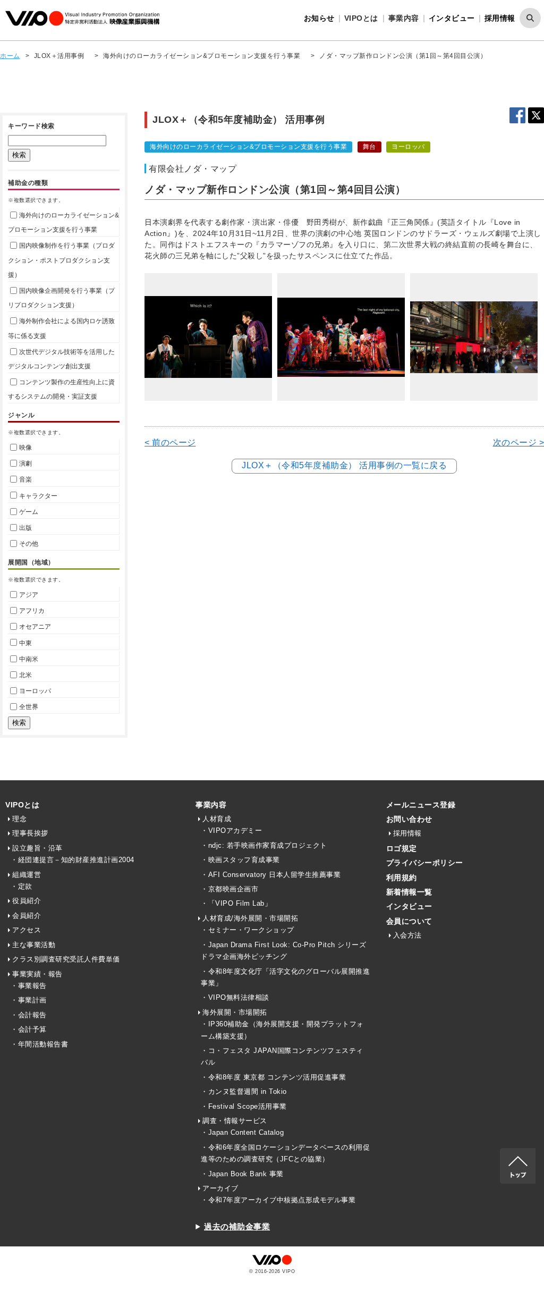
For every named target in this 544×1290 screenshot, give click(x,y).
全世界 (28, 707)
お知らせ (319, 18)
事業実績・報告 (37, 974)
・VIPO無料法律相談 (235, 997)
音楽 (25, 479)
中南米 (28, 659)
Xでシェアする (536, 115)
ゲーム (28, 512)
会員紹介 (26, 916)
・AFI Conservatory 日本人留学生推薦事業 (271, 875)
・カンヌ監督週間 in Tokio (244, 1091)
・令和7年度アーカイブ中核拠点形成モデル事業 (278, 1200)
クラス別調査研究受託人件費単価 (66, 959)
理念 (19, 819)
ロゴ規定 (401, 848)
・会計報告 (29, 1015)
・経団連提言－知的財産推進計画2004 (72, 860)
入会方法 (407, 935)
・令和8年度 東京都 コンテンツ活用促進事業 (273, 1077)
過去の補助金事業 (237, 1226)
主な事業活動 (33, 945)
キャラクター (38, 496)
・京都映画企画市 (229, 889)
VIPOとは (22, 804)
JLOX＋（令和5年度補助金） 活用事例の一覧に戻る (344, 465)
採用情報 (499, 18)
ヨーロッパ (35, 691)
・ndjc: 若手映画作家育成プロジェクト (264, 845)
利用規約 (401, 877)
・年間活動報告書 (39, 1044)
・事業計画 (29, 1000)
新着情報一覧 (409, 892)
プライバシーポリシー (424, 862)
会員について (409, 921)
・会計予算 (29, 1029)
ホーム (10, 56)
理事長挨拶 (30, 833)
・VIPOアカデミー (231, 830)
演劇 (25, 463)
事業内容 (211, 804)
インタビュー (452, 18)
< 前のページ (170, 442)
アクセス (26, 930)
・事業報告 (29, 986)
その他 (28, 543)
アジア (28, 594)
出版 (25, 528)
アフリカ (32, 610)
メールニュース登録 (421, 804)
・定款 (21, 886)
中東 (25, 643)
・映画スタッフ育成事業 (240, 860)
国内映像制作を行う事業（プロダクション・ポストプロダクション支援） (61, 260)
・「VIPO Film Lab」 (236, 903)
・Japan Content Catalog (242, 1132)
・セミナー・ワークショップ (247, 930)
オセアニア (35, 626)
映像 (25, 447)
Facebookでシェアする (517, 115)
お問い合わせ (409, 819)
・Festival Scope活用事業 (244, 1106)
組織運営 (26, 875)
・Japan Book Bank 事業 (242, 1174)
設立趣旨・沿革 (37, 848)
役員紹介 (26, 901)
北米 (25, 675)
